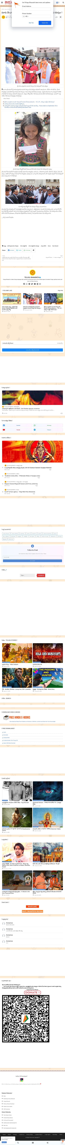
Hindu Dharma (6, 534)
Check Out (4, 1139)
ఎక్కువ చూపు (60, 290)
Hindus (28, 534)
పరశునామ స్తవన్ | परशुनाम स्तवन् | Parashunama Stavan (16, 829)
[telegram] (29, 284)
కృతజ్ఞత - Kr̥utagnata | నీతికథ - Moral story (43, 689)
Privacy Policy (29, 1134)
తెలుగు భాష (11, 539)
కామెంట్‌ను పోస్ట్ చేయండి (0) (32, 350)
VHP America (7, 1109)
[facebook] (24, 284)
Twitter (19, 250)
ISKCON (6, 1125)
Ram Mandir (7, 9)
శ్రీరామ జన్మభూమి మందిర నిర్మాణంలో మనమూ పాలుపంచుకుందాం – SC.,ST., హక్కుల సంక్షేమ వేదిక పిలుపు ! (29, 101)
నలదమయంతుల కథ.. (37, 664)
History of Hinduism (47, 534)
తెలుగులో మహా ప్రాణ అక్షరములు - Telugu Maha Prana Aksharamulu (20, 492)
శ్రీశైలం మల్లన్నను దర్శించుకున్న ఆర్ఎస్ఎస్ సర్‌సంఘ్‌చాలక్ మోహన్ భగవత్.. (47, 892)
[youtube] (35, 284)
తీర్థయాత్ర (4, 539)
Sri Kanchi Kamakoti (8, 1120)
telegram (49, 430)
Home (4, 1134)
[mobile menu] (2, 2)
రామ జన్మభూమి (23, 246)
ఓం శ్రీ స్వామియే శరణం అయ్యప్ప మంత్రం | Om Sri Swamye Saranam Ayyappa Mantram (28, 468)
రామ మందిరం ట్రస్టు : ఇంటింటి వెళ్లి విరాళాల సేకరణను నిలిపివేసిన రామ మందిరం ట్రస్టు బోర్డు (9, 308)
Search (41, 575)
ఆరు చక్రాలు (32, 536)
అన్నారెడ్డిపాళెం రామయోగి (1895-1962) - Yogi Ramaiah (15, 802)
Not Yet (31, 23)
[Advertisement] (32, 369)
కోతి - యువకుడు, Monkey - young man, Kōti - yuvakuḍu (16, 689)
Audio (4, 732)
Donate (15, 1134)
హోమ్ (3, 9)
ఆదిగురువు (13, 536)
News (49, 246)
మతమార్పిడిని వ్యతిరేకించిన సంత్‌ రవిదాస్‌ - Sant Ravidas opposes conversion (21, 408)
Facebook (12, 250)
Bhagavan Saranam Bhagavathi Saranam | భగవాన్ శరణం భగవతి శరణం (21, 484)
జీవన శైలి (60, 536)
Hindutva (34, 534)
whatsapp (49, 425)
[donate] (37, 284)
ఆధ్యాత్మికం (19, 536)
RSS (5, 1096)
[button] (63, 2)
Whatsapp (28, 250)
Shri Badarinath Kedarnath (10, 1128)
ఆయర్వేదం (26, 536)
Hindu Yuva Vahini (8, 1106)
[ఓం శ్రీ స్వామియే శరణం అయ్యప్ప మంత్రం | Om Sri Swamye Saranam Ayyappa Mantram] (32, 452)
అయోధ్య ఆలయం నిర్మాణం (13, 246)
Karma (55, 534)
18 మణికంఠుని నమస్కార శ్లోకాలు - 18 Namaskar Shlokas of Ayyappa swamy (22, 476)
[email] (40, 284)
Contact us (21, 1134)
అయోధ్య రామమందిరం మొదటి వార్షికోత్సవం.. (14, 103)
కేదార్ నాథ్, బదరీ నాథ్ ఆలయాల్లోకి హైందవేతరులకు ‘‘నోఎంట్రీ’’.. (46, 863)
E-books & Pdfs (6, 737)
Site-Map (55, 1134)
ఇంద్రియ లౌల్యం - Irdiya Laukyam (10, 664)
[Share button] (33, 250)
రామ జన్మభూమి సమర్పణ (34, 246)
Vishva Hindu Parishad (9, 1104)
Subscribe (45, 23)
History (39, 534)
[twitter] (32, 284)
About (9, 1134)
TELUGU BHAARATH (31, 277)
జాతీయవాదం (53, 536)
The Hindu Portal (8, 1115)
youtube (18, 430)
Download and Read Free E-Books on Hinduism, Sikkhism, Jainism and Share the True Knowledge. (32, 721)
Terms (60, 1134)
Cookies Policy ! (38, 1134)
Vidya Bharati (7, 1101)
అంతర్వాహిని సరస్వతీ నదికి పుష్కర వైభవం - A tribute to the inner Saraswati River (16, 892)
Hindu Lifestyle (15, 534)
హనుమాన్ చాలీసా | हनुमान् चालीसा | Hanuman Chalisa (47, 829)
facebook (18, 425)
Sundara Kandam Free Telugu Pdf (10, 740)
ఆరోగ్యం (38, 536)
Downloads (5, 735)
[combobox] (25, 16)
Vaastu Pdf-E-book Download (9, 743)
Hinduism (22, 534)
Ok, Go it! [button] (4, 1142)
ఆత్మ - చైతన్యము (6, 536)
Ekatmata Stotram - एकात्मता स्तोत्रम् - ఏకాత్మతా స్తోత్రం (47, 803)
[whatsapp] (27, 284)
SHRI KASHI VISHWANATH (10, 1123)
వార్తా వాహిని (43, 246)
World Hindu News (8, 1118)
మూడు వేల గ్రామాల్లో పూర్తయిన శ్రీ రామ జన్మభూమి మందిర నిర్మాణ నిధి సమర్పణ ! (32, 307)
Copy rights (47, 1134)
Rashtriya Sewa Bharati (9, 1098)
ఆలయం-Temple (45, 536)
